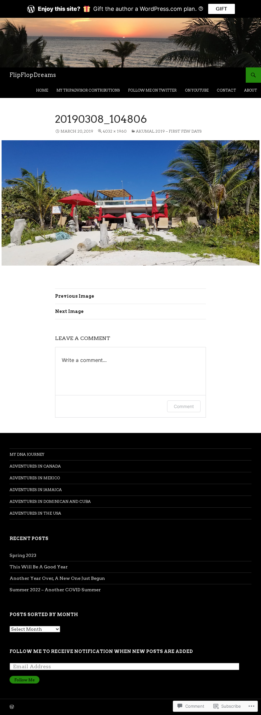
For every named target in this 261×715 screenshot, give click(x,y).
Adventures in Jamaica (36, 489)
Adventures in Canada (35, 466)
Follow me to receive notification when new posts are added (101, 651)
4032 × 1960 (115, 131)
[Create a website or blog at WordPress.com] (12, 707)
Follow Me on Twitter (152, 90)
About (250, 90)
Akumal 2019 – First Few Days (168, 131)
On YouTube (196, 90)
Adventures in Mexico (35, 478)
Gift (221, 8)
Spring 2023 (23, 555)
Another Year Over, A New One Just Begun (57, 578)
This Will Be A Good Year (39, 566)
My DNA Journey (27, 454)
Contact (226, 90)
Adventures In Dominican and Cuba (50, 501)
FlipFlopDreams (33, 75)
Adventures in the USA (35, 513)
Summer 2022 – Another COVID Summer (55, 589)
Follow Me (24, 679)
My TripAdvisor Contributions (88, 90)
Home (42, 90)
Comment (184, 406)
